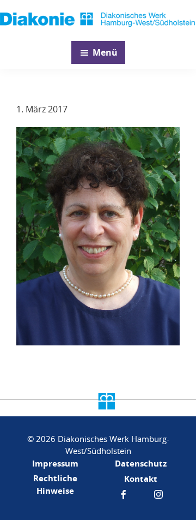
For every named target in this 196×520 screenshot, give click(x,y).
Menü (105, 52)
